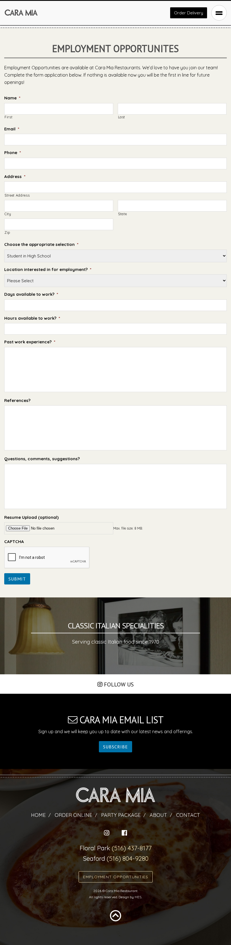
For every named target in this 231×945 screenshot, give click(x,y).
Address (14, 176)
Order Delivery (188, 12)
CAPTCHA (14, 541)
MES (138, 897)
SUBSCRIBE (115, 747)
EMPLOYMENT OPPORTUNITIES (115, 876)
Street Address (17, 195)
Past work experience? (29, 341)
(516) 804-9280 (127, 858)
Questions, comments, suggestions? (42, 458)
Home (38, 815)
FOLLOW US (118, 684)
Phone (12, 152)
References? (17, 400)
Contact (188, 815)
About (158, 815)
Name (12, 98)
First (8, 117)
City (8, 214)
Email (11, 129)
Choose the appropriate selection (41, 244)
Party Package (121, 815)
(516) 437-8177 (132, 848)
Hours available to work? (32, 318)
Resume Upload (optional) (31, 517)
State (122, 214)
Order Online (73, 815)
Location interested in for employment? (47, 269)
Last (121, 117)
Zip (7, 232)
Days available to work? (31, 294)
